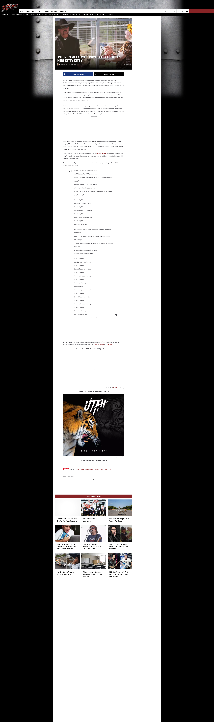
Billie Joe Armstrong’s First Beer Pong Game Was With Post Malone (118, 574)
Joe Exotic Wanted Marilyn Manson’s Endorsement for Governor (118, 546)
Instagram (109, 345)
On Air (28, 11)
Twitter (101, 345)
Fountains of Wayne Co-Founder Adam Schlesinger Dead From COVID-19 (92, 546)
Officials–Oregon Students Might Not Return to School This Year (92, 574)
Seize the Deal (100, 14)
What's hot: (6, 14)
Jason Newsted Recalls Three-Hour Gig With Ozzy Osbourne (67, 520)
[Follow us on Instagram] (178, 11)
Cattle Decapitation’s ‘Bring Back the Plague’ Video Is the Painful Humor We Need (66, 546)
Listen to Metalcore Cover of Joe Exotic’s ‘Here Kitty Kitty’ (93, 469)
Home (21, 11)
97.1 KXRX (116, 387)
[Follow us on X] (183, 11)
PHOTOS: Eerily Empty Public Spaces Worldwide (119, 520)
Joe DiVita (62, 64)
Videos (72, 476)
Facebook (96, 345)
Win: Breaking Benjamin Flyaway (20, 14)
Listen (34, 11)
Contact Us (63, 11)
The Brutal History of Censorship (90, 520)
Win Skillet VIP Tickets (37, 14)
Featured (46, 11)
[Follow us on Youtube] (187, 11)
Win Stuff (54, 11)
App (40, 11)
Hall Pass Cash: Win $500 (87, 14)
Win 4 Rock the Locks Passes (52, 14)
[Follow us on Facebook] (174, 11)
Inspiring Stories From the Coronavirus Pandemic (65, 573)
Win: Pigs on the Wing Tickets (70, 14)
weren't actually (102, 153)
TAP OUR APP (110, 14)
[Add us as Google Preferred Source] (170, 11)
